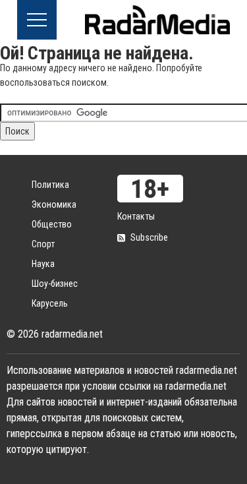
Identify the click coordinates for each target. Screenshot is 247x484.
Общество (52, 224)
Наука (43, 263)
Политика (50, 184)
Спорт (43, 244)
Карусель (50, 303)
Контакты (136, 216)
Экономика (54, 204)
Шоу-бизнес (55, 283)
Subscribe (149, 237)
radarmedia (157, 20)
